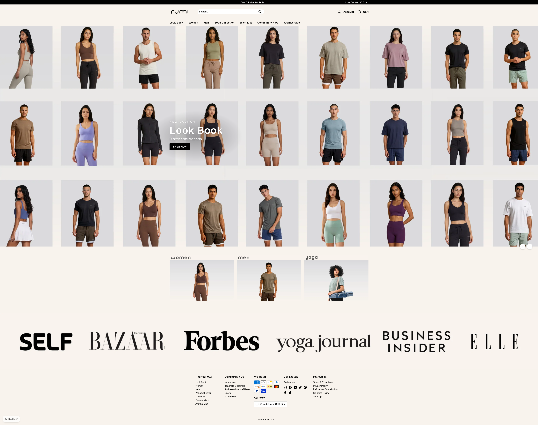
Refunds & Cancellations (325, 389)
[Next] (529, 246)
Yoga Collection (225, 22)
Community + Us (267, 22)
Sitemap (317, 396)
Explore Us (230, 396)
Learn (228, 393)
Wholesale (230, 382)
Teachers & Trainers (235, 386)
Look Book (176, 22)
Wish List (246, 22)
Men (206, 22)
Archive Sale (292, 22)
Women (193, 22)
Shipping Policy (321, 393)
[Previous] (522, 246)
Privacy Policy (320, 386)
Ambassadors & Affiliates (237, 389)
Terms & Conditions (323, 382)
